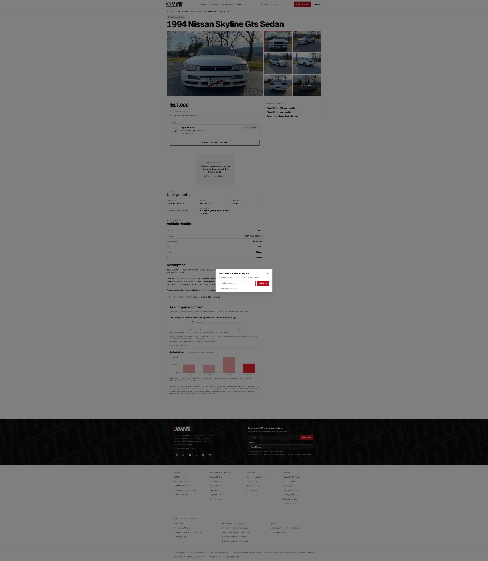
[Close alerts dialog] (267, 273)
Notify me (263, 283)
